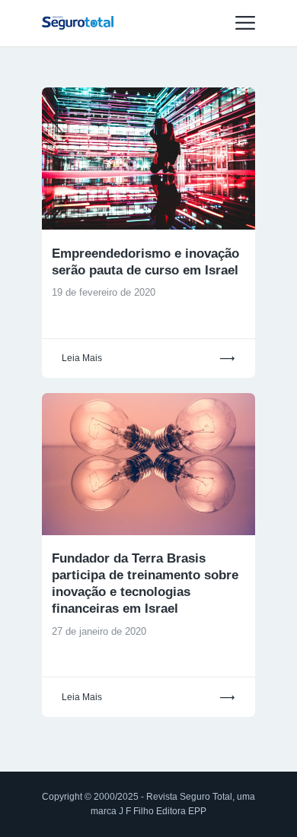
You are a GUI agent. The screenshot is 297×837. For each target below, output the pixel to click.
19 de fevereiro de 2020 (103, 292)
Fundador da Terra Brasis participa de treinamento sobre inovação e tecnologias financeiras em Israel (145, 583)
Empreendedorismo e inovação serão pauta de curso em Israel (145, 261)
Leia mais (82, 358)
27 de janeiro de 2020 (99, 631)
